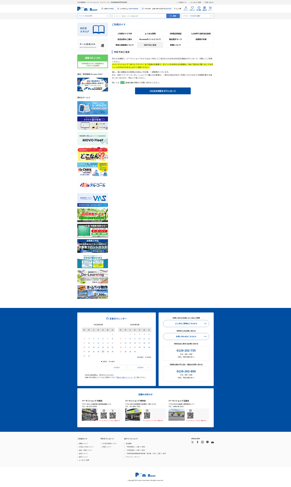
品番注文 (204, 10)
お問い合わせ (209, 2)
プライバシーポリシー (133, 457)
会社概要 (129, 443)
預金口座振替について (125, 45)
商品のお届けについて (124, 377)
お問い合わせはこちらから (186, 336)
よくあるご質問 (196, 2)
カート (210, 10)
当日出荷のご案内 (124, 39)
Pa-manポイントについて (150, 39)
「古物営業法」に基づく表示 (135, 450)
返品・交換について (85, 450)
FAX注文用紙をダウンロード (163, 90)
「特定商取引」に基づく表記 (135, 447)
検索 (174, 16)
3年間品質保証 (176, 33)
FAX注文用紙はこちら (109, 443)
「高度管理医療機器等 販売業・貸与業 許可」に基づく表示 (146, 453)
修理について (175, 45)
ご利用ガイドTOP (124, 33)
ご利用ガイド (182, 2)
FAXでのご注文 (150, 45)
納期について (83, 443)
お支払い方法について (86, 447)
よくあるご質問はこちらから (186, 323)
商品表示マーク (175, 39)
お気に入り (192, 10)
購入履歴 (199, 10)
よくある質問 (150, 33)
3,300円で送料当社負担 (201, 33)
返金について (83, 453)
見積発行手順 (201, 39)
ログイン (186, 10)
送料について (83, 457)
